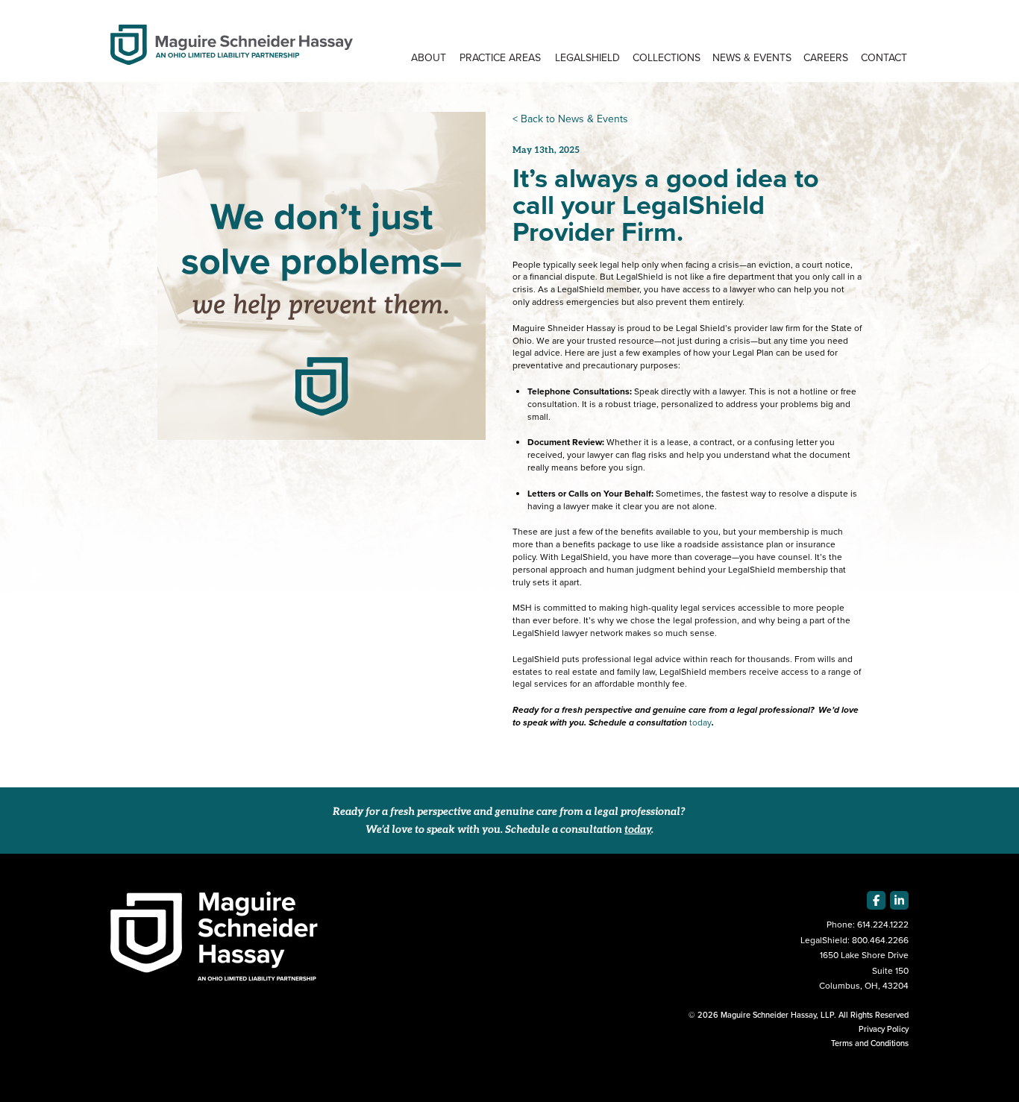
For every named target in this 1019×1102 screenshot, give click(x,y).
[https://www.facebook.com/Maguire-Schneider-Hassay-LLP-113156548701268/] (876, 900)
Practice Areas (500, 58)
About (428, 58)
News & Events (751, 58)
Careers (825, 58)
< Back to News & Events (570, 119)
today (700, 722)
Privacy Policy (884, 1029)
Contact (884, 58)
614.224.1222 (883, 924)
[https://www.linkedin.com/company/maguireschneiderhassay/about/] (899, 900)
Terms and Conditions (870, 1043)
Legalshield (587, 58)
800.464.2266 (880, 940)
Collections (666, 58)
